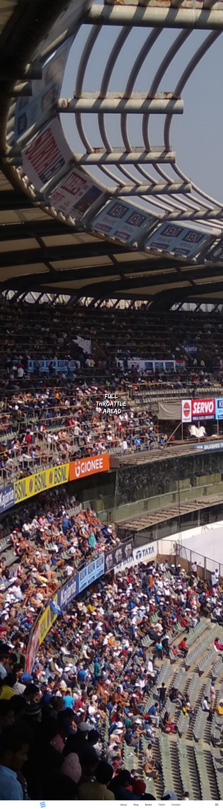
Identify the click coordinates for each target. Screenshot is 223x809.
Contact (176, 804)
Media (148, 804)
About (123, 804)
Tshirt (161, 804)
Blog (136, 804)
